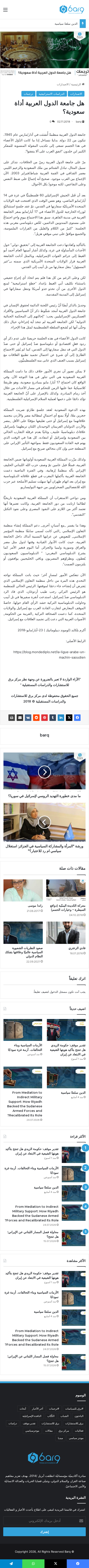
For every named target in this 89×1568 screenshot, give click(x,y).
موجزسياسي (32, 1430)
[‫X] (69, 717)
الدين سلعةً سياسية (66, 23)
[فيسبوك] (77, 717)
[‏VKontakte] (28, 717)
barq (78, 121)
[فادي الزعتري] (66, 933)
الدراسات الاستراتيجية (52, 93)
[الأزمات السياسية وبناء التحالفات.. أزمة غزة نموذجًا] (22, 1030)
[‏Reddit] (36, 717)
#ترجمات (54, 1408)
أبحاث (23, 1408)
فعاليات (79, 1430)
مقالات (48, 1430)
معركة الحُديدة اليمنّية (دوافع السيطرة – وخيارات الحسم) (68, 908)
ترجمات (28, 93)
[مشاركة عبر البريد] (20, 717)
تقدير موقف (29, 1423)
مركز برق (64, 1430)
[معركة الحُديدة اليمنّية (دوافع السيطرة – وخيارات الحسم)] (66, 890)
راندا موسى (35, 906)
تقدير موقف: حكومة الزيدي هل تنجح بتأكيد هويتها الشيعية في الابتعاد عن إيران (68, 1049)
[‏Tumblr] (52, 717)
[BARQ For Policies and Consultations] (72, 9)
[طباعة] (11, 717)
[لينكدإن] (61, 717)
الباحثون (79, 1416)
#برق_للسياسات (74, 1408)
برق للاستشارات (50, 1423)
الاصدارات (63, 84)
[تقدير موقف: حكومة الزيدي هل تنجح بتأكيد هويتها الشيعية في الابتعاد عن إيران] (66, 1030)
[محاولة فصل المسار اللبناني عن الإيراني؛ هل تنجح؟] (74, 1238)
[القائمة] (5, 11)
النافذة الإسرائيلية (31, 1416)
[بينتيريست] (44, 717)
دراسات (12, 1423)
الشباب (64, 1416)
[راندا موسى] (23, 890)
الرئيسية (76, 84)
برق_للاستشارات (74, 1423)
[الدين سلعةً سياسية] (66, 1077)
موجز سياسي (76, 1438)
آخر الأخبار (37, 1408)
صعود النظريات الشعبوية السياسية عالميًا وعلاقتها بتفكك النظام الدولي (24, 952)
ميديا (60, 1438)
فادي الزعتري (77, 948)
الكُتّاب (50, 1416)
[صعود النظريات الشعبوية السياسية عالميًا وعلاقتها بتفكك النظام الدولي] (23, 933)
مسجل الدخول (58, 991)
